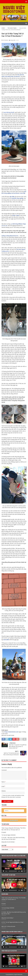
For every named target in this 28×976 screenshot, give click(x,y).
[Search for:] (14, 810)
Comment (4, 770)
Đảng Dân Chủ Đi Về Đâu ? (8, 842)
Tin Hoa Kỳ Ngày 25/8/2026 (8, 835)
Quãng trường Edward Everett (10, 235)
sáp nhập (11, 196)
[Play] (3, 871)
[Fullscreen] (24, 871)
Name (3, 782)
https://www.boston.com (11, 732)
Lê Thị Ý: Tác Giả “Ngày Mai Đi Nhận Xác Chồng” (12, 922)
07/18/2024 (5, 40)
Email (3, 786)
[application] (14, 866)
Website (4, 791)
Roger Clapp (15, 215)
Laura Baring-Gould (8, 112)
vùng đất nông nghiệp (17, 198)
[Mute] (22, 871)
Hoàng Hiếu (12, 40)
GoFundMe (6, 639)
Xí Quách (4, 832)
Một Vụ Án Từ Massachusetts (8, 926)
